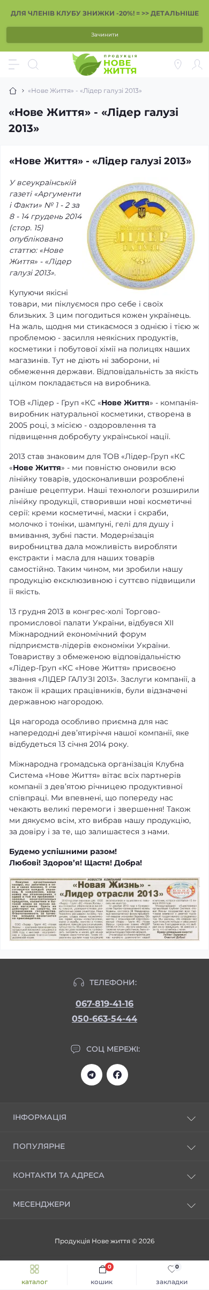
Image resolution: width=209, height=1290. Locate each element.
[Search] (33, 64)
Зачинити (104, 34)
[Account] (197, 64)
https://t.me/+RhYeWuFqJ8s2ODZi (91, 1074)
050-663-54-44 (104, 1019)
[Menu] (14, 64)
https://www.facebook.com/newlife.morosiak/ (117, 1074)
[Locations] (178, 64)
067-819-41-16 (104, 1004)
